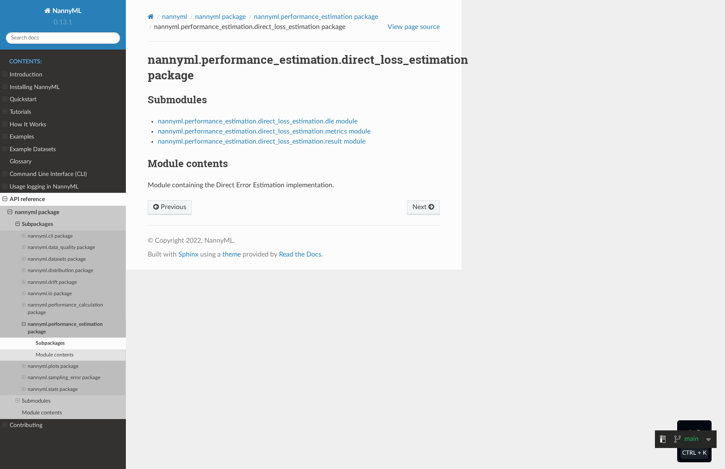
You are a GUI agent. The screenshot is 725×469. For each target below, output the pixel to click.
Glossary (20, 161)
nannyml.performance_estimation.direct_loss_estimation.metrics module (264, 131)
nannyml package (37, 212)
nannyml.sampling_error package (64, 377)
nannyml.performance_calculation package (65, 309)
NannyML (66, 11)
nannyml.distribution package (60, 270)
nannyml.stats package (53, 389)
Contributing (26, 425)
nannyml (174, 16)
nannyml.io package (50, 293)
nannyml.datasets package (57, 259)
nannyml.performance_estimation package (65, 328)
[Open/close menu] (5, 75)
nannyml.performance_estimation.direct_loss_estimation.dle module (257, 121)
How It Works (28, 124)
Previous (172, 207)
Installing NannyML (35, 87)
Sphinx (188, 254)
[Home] (151, 16)
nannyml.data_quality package (61, 247)
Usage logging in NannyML (44, 186)
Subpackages (37, 224)
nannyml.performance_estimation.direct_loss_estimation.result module (261, 141)
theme (231, 254)
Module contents (54, 355)
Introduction (26, 74)
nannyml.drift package (52, 282)
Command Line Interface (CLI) (48, 174)
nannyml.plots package (53, 366)
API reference (27, 199)
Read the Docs (300, 254)
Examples (22, 137)
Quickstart (23, 99)
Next (420, 207)
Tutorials (20, 112)
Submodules (36, 401)
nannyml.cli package (50, 236)
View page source (414, 27)
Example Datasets (33, 149)
